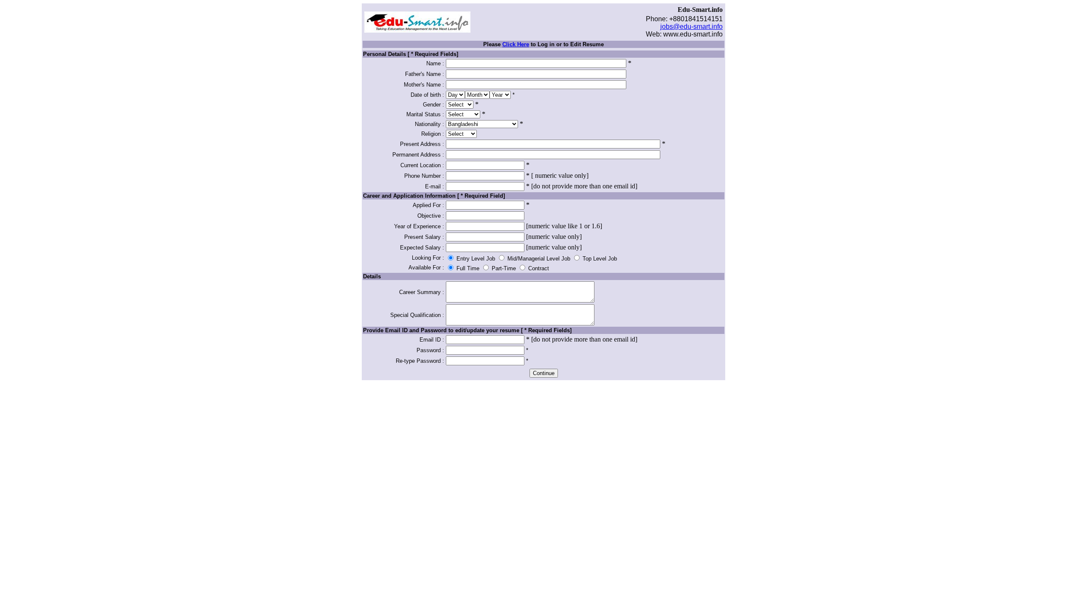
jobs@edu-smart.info (691, 26)
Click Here (515, 44)
